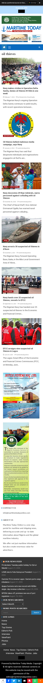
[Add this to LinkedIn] (19, 681)
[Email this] (24, 681)
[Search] (39, 47)
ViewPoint (6, 637)
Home (4, 620)
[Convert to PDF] (29, 681)
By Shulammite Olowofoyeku (26, 97)
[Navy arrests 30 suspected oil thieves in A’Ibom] (21, 229)
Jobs (4, 644)
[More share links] (40, 681)
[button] (9, 47)
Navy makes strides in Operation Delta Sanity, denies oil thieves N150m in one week (20, 91)
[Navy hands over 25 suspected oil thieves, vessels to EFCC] (21, 280)
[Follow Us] (39, 341)
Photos (5, 641)
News (5, 82)
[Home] (4, 47)
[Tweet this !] (14, 681)
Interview (6, 634)
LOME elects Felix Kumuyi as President (17, 572)
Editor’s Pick (7, 631)
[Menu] (9, 47)
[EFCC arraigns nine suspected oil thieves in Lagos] (21, 331)
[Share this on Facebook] (8, 681)
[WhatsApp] (35, 681)
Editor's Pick (8, 135)
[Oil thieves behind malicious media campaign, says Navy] (21, 124)
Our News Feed (13, 561)
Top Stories (14, 82)
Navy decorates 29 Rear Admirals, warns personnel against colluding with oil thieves (21, 195)
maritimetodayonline (23, 148)
